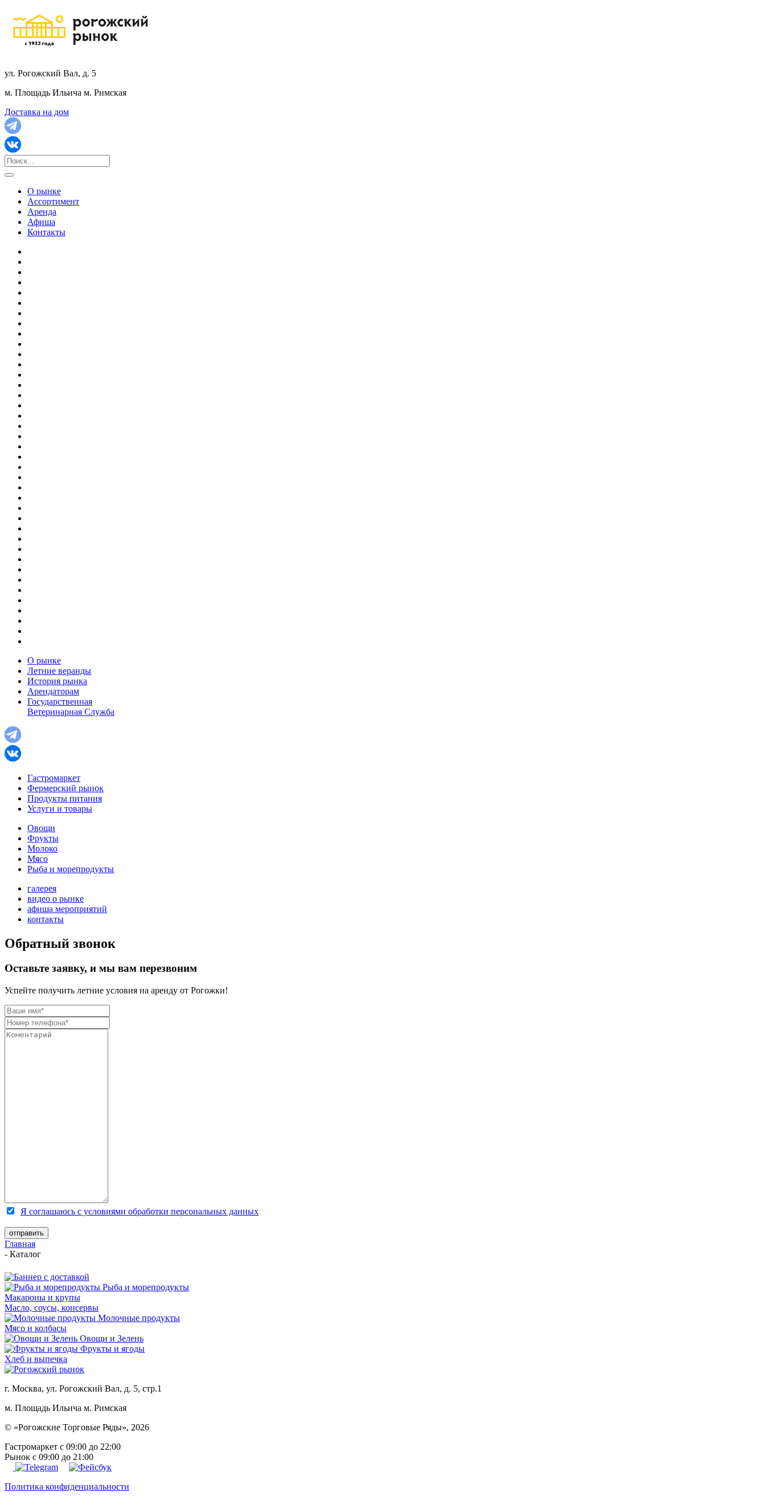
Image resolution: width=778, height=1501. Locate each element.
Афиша (41, 222)
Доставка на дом (37, 112)
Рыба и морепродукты (70, 869)
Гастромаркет (53, 778)
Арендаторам (53, 691)
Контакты (46, 232)
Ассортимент (53, 201)
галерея (41, 888)
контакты (45, 919)
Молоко (42, 848)
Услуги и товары (59, 808)
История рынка (57, 681)
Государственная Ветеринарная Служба (70, 707)
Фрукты (43, 838)
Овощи (41, 828)
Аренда (41, 211)
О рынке (44, 191)
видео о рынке (55, 898)
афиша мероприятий (67, 909)
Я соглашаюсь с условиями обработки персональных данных (140, 1211)
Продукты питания (64, 798)
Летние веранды (59, 671)
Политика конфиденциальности (67, 1486)
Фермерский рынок (65, 788)
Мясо (37, 859)
